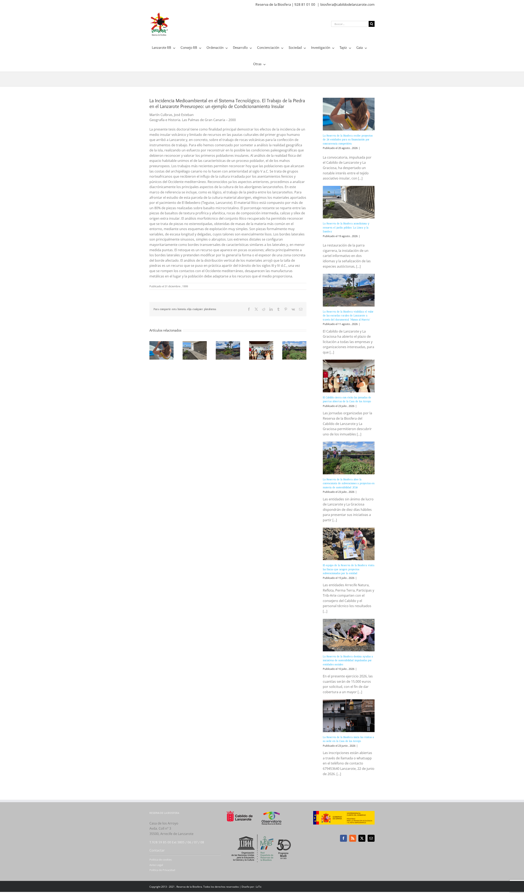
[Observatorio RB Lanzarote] (276, 818)
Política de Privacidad (162, 870)
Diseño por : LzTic (252, 886)
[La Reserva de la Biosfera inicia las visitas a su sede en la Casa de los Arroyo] (349, 715)
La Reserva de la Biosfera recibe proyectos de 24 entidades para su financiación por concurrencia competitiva (348, 139)
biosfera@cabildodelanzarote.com (347, 4)
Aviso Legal (156, 865)
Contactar (157, 850)
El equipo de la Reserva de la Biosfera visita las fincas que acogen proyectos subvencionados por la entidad (348, 569)
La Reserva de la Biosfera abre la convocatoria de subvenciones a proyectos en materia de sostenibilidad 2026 (349, 483)
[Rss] (352, 838)
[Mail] (371, 838)
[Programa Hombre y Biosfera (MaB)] (262, 832)
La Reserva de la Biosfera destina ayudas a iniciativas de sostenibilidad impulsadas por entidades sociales (348, 660)
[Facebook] (343, 838)
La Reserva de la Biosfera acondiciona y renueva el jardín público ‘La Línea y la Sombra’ (346, 227)
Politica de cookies (160, 859)
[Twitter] (361, 838)
